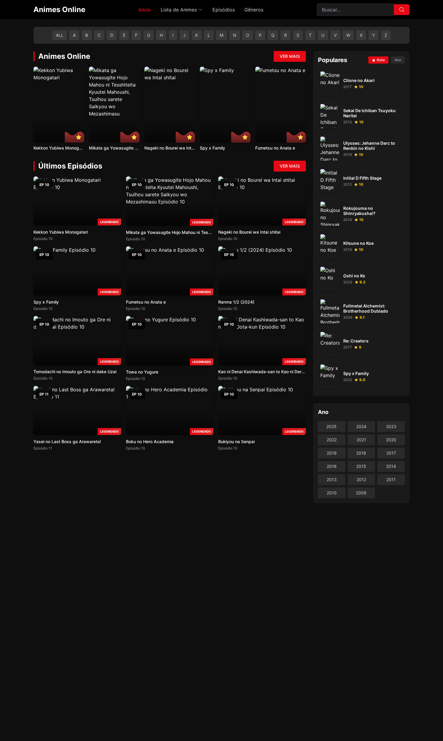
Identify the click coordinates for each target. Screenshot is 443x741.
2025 (331, 426)
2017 (391, 453)
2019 (332, 453)
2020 (391, 439)
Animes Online (59, 9)
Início (145, 10)
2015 (361, 466)
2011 (391, 479)
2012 (361, 479)
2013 (332, 479)
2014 (391, 466)
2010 (332, 492)
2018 (361, 453)
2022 (332, 439)
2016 (332, 466)
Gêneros (253, 10)
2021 (361, 439)
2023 (391, 426)
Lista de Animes (179, 10)
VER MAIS (290, 56)
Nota (381, 60)
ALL (59, 35)
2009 (361, 492)
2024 (361, 426)
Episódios (223, 10)
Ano (397, 60)
